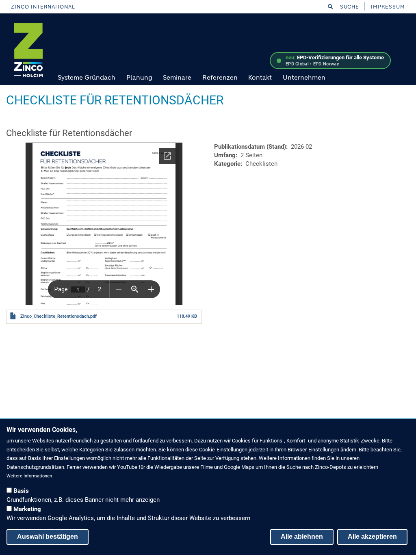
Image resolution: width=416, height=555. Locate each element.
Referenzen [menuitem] (220, 77)
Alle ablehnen (302, 536)
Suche (349, 7)
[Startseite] (28, 49)
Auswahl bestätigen (47, 536)
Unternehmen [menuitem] (304, 77)
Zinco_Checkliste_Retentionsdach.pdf (58, 316)
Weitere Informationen (29, 476)
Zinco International (43, 7)
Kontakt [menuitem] (260, 77)
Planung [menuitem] (139, 77)
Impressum (388, 7)
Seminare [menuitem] (177, 77)
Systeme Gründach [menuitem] (86, 77)
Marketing (27, 509)
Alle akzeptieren (372, 536)
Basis (21, 490)
